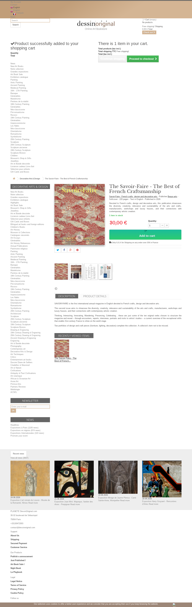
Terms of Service (18, 585)
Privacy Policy (17, 589)
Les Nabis (14, 126)
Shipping (14, 539)
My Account (15, 2)
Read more (33, 503)
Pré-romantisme (17, 112)
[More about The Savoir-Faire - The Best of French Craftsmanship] (61, 348)
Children (14, 155)
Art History (15, 230)
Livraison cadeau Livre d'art (22, 166)
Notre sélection (17, 69)
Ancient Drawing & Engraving (23, 338)
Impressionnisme (17, 123)
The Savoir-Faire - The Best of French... (65, 359)
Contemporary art (18, 349)
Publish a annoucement (21, 556)
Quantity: (152, 221)
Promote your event (19, 436)
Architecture (15, 314)
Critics (13, 357)
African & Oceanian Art (20, 378)
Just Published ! (18, 560)
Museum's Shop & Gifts (20, 158)
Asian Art (14, 381)
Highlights (14, 203)
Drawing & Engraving (19, 330)
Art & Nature (15, 368)
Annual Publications (19, 246)
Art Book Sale (16, 74)
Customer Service (18, 547)
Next (55, 288)
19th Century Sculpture (20, 150)
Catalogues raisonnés (19, 235)
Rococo (13, 115)
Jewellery (14, 161)
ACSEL (13, 392)
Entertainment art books (20, 360)
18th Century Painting (19, 104)
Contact (13, 5)
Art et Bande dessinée (20, 164)
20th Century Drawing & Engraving (25, 335)
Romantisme (15, 134)
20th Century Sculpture (20, 145)
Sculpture (14, 142)
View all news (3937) (19, 458)
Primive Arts (15, 384)
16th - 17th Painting (18, 90)
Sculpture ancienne (18, 147)
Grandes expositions (19, 72)
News (12, 17)
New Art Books (16, 66)
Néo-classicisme (17, 109)
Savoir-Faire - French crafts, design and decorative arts (133, 196)
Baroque (14, 93)
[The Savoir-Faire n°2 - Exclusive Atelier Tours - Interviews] (61, 271)
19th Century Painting (19, 118)
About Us (14, 535)
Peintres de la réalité (19, 101)
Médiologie (15, 389)
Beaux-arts (172, 196)
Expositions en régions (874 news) (25, 430)
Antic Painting (16, 82)
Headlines (14, 425)
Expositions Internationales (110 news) (27, 433)
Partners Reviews (18, 387)
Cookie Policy (16, 593)
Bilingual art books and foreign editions (27, 224)
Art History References (20, 243)
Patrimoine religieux (19, 249)
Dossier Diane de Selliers (21, 362)
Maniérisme (15, 99)
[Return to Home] (14, 179)
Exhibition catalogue (19, 77)
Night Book (15, 568)
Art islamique (16, 376)
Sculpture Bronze (18, 153)
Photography (15, 346)
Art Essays (15, 238)
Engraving (14, 341)
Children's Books (17, 227)
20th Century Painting (19, 139)
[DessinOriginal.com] (96, 24)
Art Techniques (17, 354)
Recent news (18, 454)
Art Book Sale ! (17, 564)
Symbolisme (15, 137)
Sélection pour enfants (20, 169)
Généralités (15, 96)
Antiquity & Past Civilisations (23, 373)
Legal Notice (16, 581)
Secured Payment (18, 543)
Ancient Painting (17, 85)
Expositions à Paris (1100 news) (24, 428)
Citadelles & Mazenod (20, 365)
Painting (14, 80)
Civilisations (15, 370)
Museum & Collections (20, 232)
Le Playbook (16, 572)
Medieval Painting (18, 88)
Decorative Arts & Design (30, 179)
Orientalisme (15, 131)
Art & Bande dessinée (20, 343)
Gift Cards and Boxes (19, 172)
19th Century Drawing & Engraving (25, 332)
